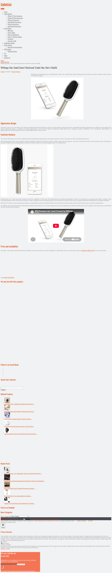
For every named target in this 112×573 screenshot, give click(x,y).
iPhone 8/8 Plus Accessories (15, 18)
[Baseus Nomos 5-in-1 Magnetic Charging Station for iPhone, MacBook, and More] (7, 472)
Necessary (6, 543)
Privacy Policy (35, 519)
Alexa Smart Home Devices (15, 47)
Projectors (10, 39)
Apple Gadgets (8, 14)
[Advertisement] (15, 86)
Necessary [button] (4, 541)
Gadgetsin (6, 4)
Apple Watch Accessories (14, 22)
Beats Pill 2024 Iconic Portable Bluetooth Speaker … (20, 488)
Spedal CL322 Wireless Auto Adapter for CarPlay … (19, 503)
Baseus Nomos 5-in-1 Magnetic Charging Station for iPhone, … (23, 473)
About (5, 56)
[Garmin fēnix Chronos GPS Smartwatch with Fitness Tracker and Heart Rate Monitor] (7, 432)
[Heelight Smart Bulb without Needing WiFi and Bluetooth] (7, 410)
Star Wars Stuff (12, 41)
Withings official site (87, 250)
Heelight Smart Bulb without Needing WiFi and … (19, 411)
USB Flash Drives (12, 51)
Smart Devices (8, 45)
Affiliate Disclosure (54, 519)
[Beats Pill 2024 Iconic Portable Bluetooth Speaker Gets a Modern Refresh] (7, 487)
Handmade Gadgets (9, 43)
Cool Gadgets (7, 28)
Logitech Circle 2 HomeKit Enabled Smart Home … (19, 404)
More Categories (6, 516)
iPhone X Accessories (13, 20)
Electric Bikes (11, 33)
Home (5, 12)
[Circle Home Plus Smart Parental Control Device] (7, 425)
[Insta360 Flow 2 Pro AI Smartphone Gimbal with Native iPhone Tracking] (7, 494)
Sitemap (3, 519)
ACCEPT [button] (90, 521)
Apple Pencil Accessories (14, 26)
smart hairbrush (9, 277)
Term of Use (44, 519)
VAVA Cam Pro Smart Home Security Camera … (18, 419)
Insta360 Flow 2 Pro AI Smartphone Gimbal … (18, 496)
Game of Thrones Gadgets (15, 37)
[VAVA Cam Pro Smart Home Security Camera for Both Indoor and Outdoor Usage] (7, 417)
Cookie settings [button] (81, 521)
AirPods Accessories (13, 24)
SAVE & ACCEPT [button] (5, 549)
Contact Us (7, 58)
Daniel (3, 71)
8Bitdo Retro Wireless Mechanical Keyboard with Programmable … (24, 481)
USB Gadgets (7, 49)
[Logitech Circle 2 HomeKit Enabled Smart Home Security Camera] (7, 402)
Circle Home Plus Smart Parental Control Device (19, 426)
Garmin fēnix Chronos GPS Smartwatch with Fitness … (20, 434)
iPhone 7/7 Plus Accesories (15, 16)
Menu (2, 9)
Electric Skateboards (13, 35)
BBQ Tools (10, 31)
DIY (5, 54)
